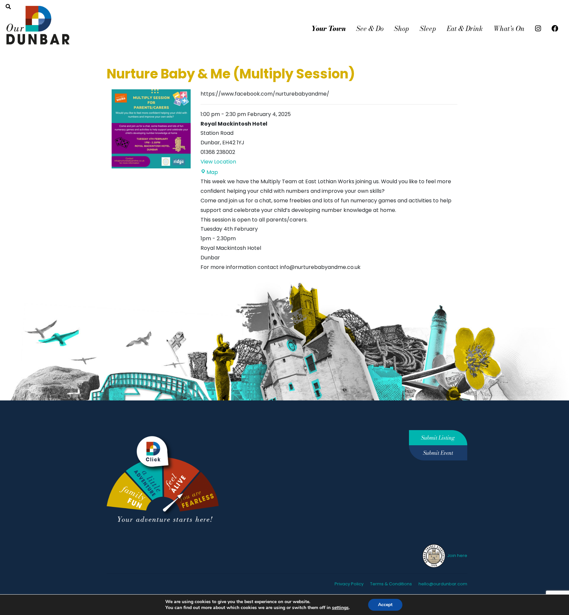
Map (212, 172)
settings (340, 608)
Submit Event (438, 453)
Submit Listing (438, 438)
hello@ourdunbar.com (443, 584)
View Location (218, 161)
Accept (385, 604)
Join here (456, 555)
